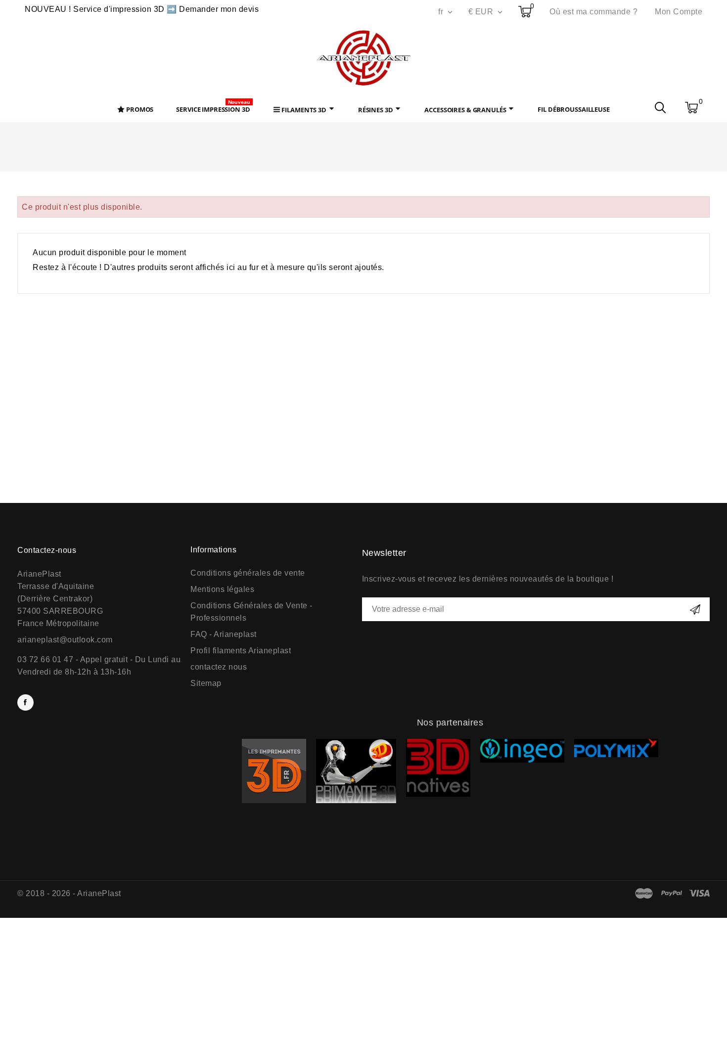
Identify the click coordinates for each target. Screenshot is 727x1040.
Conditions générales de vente (247, 573)
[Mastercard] (644, 893)
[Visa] (699, 893)
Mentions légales (222, 589)
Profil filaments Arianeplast (240, 650)
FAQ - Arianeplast (223, 634)
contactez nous (218, 667)
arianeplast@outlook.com (65, 639)
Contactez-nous (46, 550)
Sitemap (206, 683)
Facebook (25, 702)
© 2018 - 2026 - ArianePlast (69, 893)
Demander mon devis (219, 9)
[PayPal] (671, 893)
